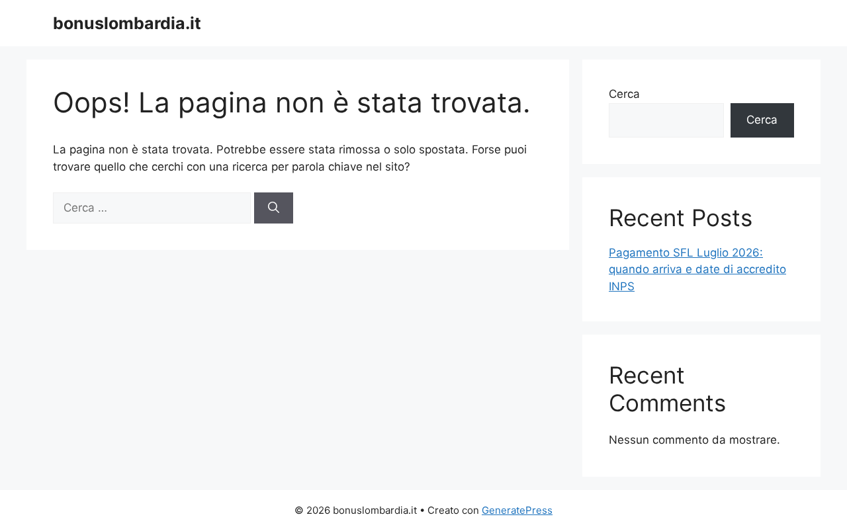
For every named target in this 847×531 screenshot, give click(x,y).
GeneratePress (517, 510)
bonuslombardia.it (127, 23)
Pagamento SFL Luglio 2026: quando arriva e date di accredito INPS (697, 269)
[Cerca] (273, 208)
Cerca (624, 94)
